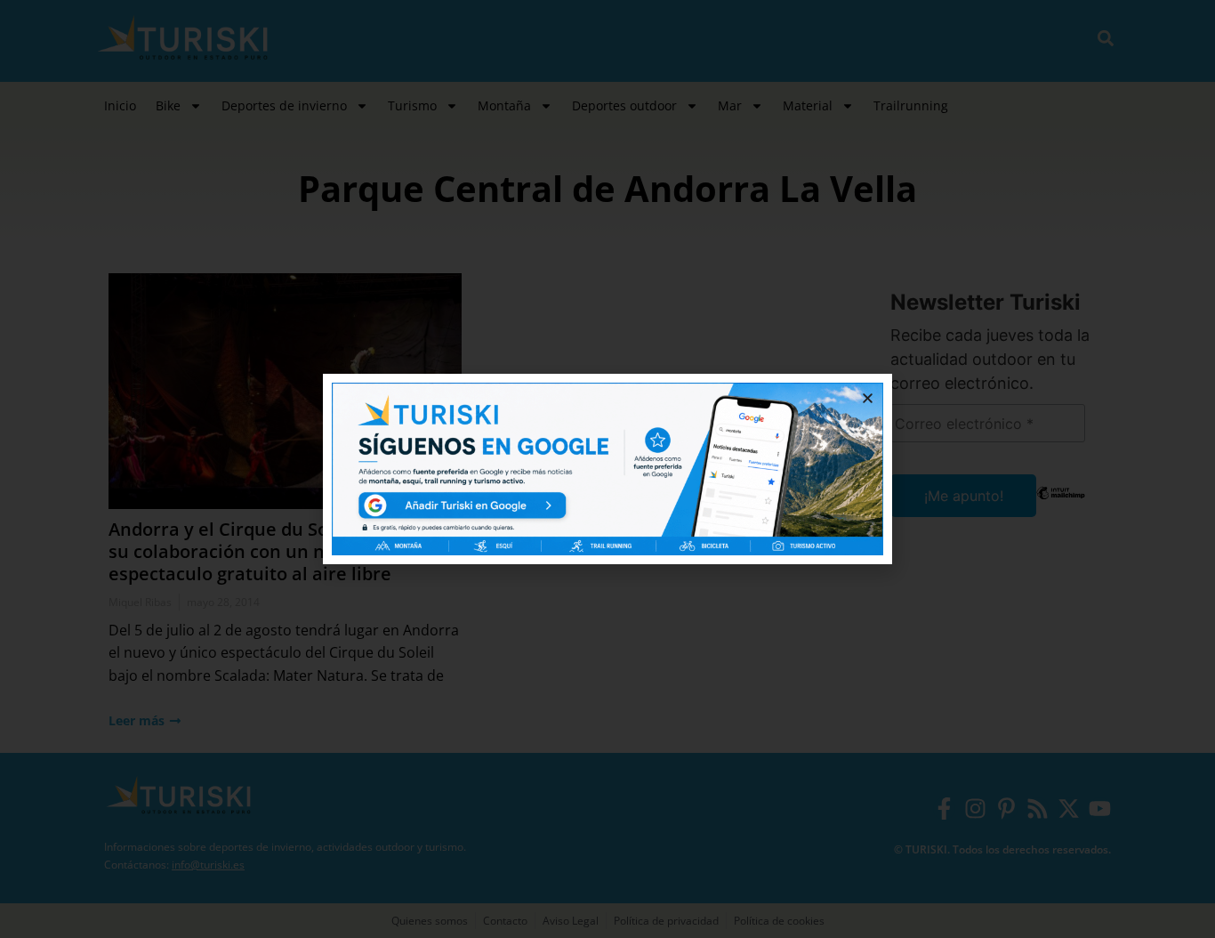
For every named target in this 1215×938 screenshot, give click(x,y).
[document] (607, 469)
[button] (867, 398)
